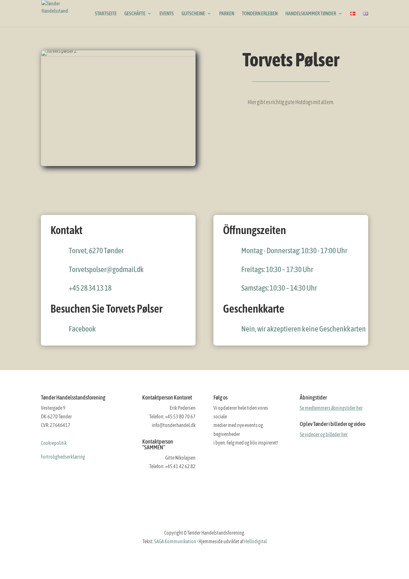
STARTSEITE (106, 13)
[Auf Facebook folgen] (218, 461)
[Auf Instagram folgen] (232, 461)
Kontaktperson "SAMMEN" (157, 444)
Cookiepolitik (54, 443)
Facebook (82, 328)
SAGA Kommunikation (175, 541)
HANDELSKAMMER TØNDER (310, 13)
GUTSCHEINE (193, 13)
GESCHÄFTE (134, 13)
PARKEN (226, 13)
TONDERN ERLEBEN (260, 13)
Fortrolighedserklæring (63, 457)
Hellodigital (255, 541)
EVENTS (166, 13)
